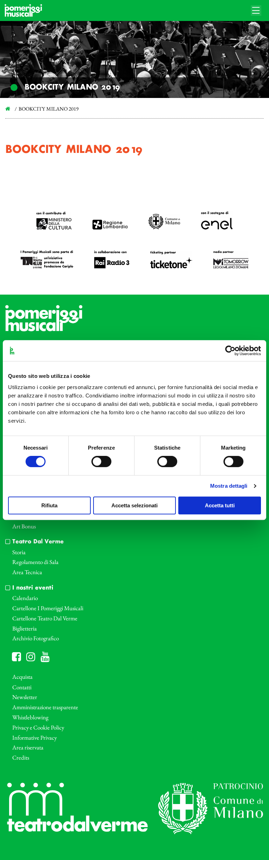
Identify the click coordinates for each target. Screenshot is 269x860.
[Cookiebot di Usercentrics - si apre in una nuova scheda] (230, 350)
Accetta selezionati (134, 505)
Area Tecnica (27, 572)
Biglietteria (24, 628)
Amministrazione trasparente (45, 707)
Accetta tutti (220, 505)
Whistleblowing (30, 717)
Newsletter (24, 697)
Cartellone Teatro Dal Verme (44, 618)
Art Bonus (24, 526)
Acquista (22, 677)
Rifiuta (49, 505)
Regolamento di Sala (35, 562)
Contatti (22, 687)
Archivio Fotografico (35, 638)
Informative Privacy (34, 737)
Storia (19, 552)
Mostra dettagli (229, 485)
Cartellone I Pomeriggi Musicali (47, 608)
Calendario (25, 598)
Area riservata (27, 747)
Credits (20, 757)
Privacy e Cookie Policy (38, 727)
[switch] (101, 461)
